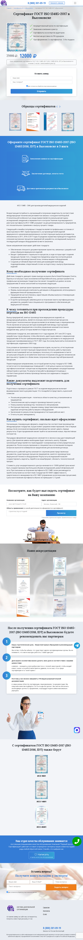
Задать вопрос (61, 887)
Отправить (41, 91)
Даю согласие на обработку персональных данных (42, 86)
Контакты (46, 911)
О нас (45, 914)
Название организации (15, 500)
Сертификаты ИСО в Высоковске (23, 8)
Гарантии (46, 907)
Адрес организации (49, 500)
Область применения (35, 508)
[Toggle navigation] (75, 3)
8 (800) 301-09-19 (52, 928)
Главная (9, 8)
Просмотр (61, 513)
